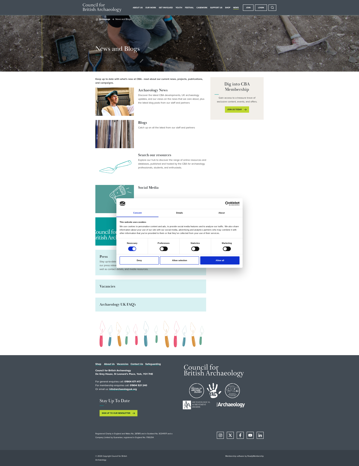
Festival (189, 7)
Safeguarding (153, 364)
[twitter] (230, 435)
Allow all (220, 260)
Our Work (150, 7)
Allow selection (179, 260)
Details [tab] (179, 213)
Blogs (142, 122)
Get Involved (166, 7)
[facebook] (240, 435)
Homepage (104, 19)
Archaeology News (153, 90)
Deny (139, 260)
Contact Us (137, 364)
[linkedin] (260, 435)
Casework (201, 7)
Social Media (148, 187)
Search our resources (154, 155)
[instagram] (220, 435)
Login (261, 7)
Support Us (216, 7)
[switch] (164, 249)
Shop (227, 7)
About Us (138, 7)
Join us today (234, 109)
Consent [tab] (137, 213)
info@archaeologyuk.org (123, 389)
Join (248, 7)
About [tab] (221, 213)
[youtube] (250, 435)
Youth (179, 7)
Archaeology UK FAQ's (118, 304)
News (236, 7)
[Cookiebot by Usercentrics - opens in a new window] (227, 203)
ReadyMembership (255, 456)
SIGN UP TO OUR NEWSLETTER (116, 413)
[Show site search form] (272, 7)
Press (104, 256)
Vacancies (107, 286)
